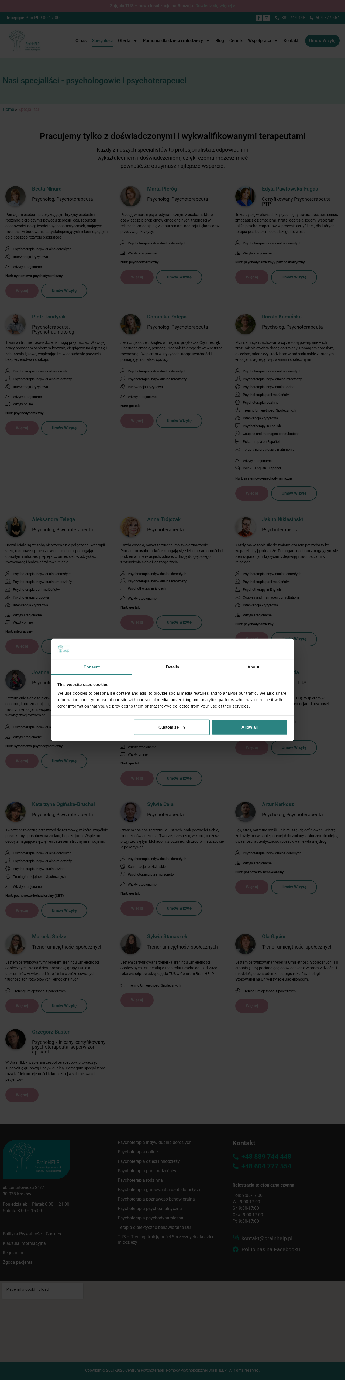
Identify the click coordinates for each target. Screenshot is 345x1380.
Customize (168, 727)
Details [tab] (172, 667)
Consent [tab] (92, 667)
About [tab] (253, 667)
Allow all (250, 727)
